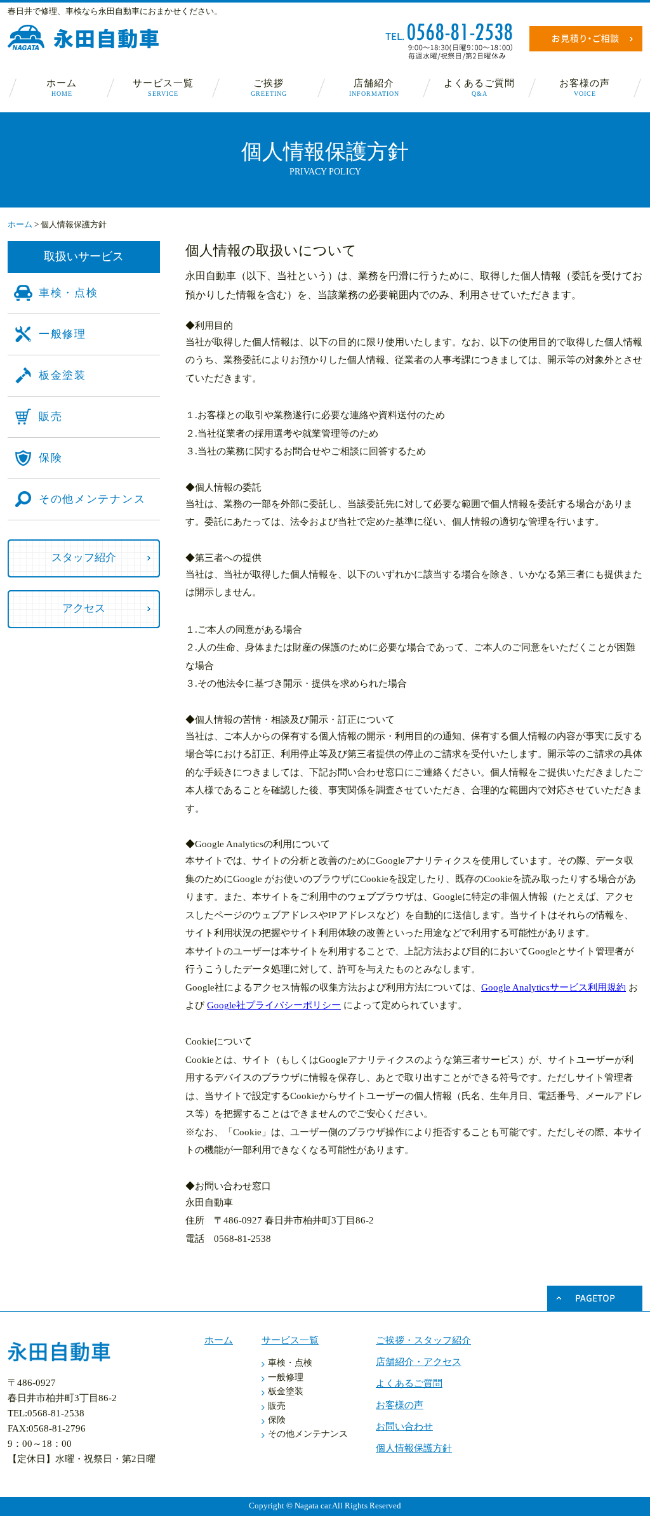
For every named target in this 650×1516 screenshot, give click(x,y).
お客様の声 (584, 87)
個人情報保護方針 (414, 1448)
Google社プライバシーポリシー (274, 1005)
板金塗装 (62, 375)
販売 (50, 417)
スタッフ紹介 (83, 557)
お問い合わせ (404, 1426)
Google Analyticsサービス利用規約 (553, 987)
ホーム (61, 87)
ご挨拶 (269, 87)
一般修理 (62, 334)
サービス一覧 (163, 87)
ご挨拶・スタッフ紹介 (423, 1340)
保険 (50, 458)
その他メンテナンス (92, 499)
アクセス (83, 608)
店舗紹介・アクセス (418, 1362)
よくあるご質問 (479, 87)
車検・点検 (68, 293)
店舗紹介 (374, 87)
